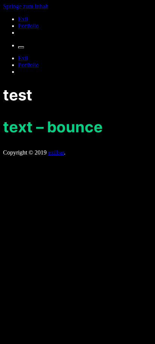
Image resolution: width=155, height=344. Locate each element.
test (22, 32)
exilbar (56, 152)
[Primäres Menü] (21, 47)
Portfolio (28, 26)
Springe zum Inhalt (25, 6)
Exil (23, 19)
